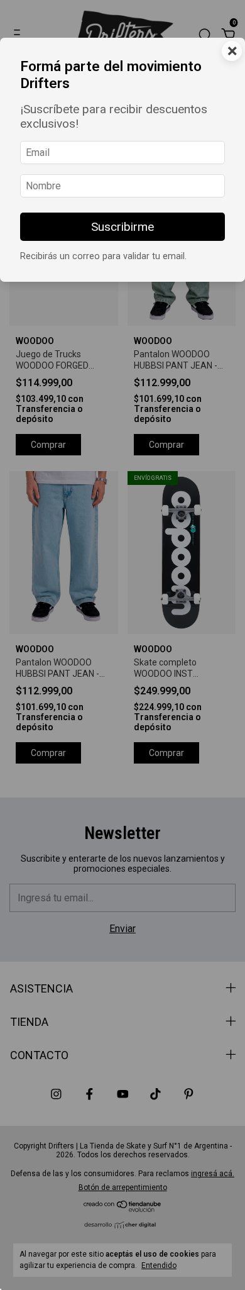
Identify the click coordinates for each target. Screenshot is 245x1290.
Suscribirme (122, 227)
